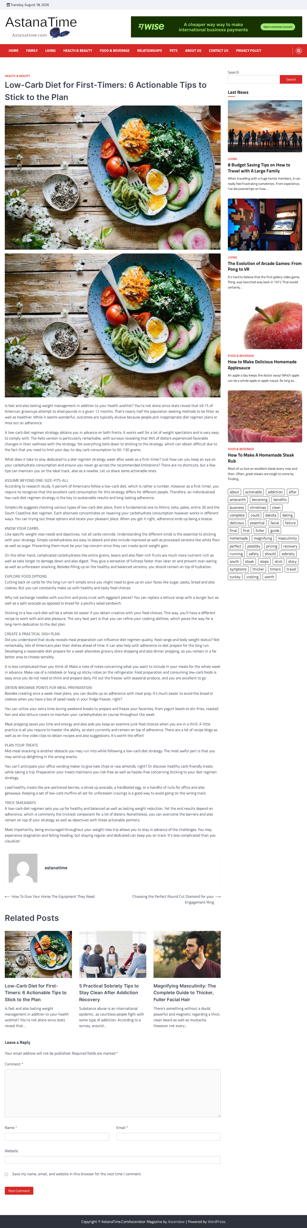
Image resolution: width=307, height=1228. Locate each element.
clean (276, 507)
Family (32, 50)
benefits (280, 499)
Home (13, 50)
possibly (253, 546)
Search (233, 72)
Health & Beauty (77, 50)
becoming (259, 499)
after (293, 492)
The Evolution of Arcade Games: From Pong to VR (265, 266)
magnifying (263, 538)
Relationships (149, 50)
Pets (173, 50)
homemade (239, 538)
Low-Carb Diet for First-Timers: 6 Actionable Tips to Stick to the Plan (36, 992)
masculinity (287, 538)
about (234, 492)
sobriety (288, 553)
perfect (235, 546)
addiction (275, 492)
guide (274, 530)
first (246, 530)
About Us (193, 50)
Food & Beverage (115, 50)
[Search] (298, 50)
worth (269, 577)
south (234, 561)
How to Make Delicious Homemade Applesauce (262, 364)
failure (290, 523)
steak (249, 561)
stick (278, 561)
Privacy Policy (248, 50)
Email (122, 1127)
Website (11, 1151)
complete (237, 515)
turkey (235, 577)
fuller (260, 530)
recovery (290, 546)
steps (264, 561)
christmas (258, 507)
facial (275, 523)
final (233, 530)
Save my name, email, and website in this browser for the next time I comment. (77, 1174)
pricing (271, 546)
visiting (253, 577)
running (236, 553)
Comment (14, 1064)
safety (254, 553)
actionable (253, 492)
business (237, 507)
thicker (258, 569)
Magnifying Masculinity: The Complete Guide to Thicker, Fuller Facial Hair (185, 992)
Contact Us (218, 50)
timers (275, 569)
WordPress (216, 1221)
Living (50, 50)
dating (287, 515)
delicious (237, 523)
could (255, 515)
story (292, 561)
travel (291, 569)
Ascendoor (176, 1221)
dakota (270, 515)
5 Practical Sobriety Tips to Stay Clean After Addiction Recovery (109, 992)
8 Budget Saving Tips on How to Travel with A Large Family (259, 167)
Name (11, 1127)
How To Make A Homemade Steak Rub (261, 458)
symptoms (238, 569)
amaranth (238, 499)
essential (257, 523)
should (270, 553)
